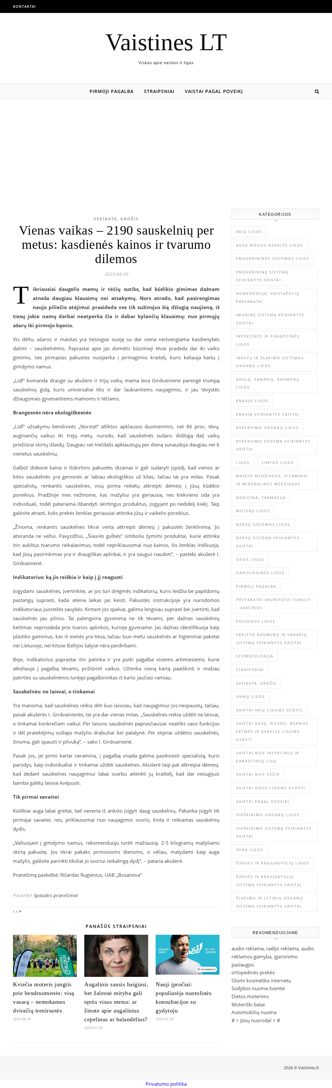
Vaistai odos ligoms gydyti (270, 787)
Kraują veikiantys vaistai (267, 414)
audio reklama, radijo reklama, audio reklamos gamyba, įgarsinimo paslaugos (272, 956)
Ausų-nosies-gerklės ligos (269, 245)
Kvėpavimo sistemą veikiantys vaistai (273, 445)
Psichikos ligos (255, 621)
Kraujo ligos (252, 400)
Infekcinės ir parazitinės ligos (267, 340)
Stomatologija (254, 656)
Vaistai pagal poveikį (214, 91)
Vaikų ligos (250, 696)
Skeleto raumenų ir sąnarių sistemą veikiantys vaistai (271, 638)
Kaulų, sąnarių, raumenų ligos (268, 383)
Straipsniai (159, 91)
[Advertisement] (166, 147)
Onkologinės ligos (260, 572)
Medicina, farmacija (261, 497)
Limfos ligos (278, 462)
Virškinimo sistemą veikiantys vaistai (274, 832)
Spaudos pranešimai (56, 895)
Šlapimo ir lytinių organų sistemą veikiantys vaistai (269, 902)
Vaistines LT (166, 42)
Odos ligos (250, 559)
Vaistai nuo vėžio (258, 774)
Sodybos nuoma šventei (258, 988)
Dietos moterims (250, 996)
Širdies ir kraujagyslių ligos (272, 863)
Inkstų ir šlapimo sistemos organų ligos (270, 361)
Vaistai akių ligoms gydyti (269, 710)
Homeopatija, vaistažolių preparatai (268, 297)
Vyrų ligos (249, 849)
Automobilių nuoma (254, 1012)
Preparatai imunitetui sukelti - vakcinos (273, 603)
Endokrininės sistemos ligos (272, 258)
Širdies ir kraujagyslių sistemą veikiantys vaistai (269, 880)
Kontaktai (24, 6)
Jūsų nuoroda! (255, 1020)
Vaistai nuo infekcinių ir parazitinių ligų (267, 756)
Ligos (243, 462)
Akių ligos (249, 231)
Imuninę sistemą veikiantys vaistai (270, 318)
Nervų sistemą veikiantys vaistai (268, 541)
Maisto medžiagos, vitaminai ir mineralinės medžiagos (272, 479)
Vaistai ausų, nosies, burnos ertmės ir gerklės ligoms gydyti (272, 731)
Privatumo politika (166, 1084)
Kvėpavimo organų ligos (267, 427)
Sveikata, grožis (116, 219)
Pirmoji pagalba (111, 91)
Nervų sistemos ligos (263, 524)
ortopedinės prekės (253, 972)
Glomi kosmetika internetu (261, 980)
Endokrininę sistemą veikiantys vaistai (262, 276)
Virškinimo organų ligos (268, 814)
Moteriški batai (248, 1004)
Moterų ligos (253, 510)
